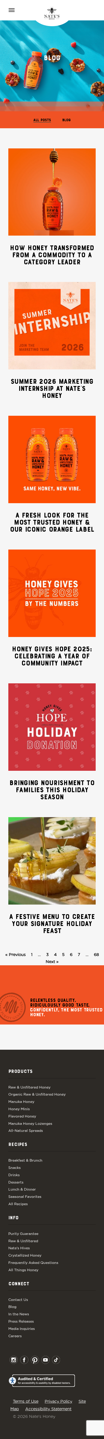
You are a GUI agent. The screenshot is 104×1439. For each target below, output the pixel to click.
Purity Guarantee (23, 1234)
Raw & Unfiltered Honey (29, 1087)
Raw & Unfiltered (23, 1241)
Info (13, 1218)
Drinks (14, 1175)
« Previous (15, 954)
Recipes (17, 1144)
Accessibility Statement (48, 1408)
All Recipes (18, 1204)
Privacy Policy (58, 1401)
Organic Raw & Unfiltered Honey (37, 1094)
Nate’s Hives (19, 1248)
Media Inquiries (21, 1329)
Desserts (15, 1182)
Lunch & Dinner (22, 1189)
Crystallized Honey (24, 1255)
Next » (52, 961)
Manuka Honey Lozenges (30, 1124)
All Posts (42, 120)
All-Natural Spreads (25, 1131)
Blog (66, 120)
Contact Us (18, 1300)
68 (96, 954)
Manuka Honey (21, 1102)
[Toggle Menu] (12, 10)
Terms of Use (25, 1401)
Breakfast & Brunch (25, 1160)
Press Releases (21, 1321)
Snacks (14, 1168)
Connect (18, 1284)
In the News (18, 1314)
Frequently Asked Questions (33, 1263)
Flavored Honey (22, 1116)
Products (20, 1071)
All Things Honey (23, 1270)
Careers (15, 1336)
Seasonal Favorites (24, 1197)
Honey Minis (19, 1109)
